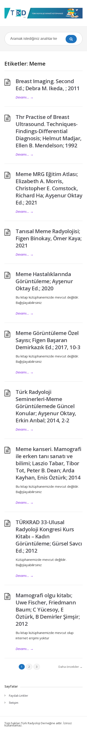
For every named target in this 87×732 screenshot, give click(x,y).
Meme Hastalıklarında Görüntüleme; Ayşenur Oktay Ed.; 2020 (44, 281)
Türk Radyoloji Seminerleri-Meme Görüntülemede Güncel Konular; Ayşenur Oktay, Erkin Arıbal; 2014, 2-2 (46, 406)
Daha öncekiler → (70, 667)
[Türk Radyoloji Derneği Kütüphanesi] (43, 13)
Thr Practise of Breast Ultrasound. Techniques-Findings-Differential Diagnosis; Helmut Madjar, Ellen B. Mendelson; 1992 (49, 131)
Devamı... (24, 97)
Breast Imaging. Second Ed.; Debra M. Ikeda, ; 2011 (48, 84)
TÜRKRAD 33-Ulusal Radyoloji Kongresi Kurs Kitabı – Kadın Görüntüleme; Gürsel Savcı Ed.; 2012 (49, 536)
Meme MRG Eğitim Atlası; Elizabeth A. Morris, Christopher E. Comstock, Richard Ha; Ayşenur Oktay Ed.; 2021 (49, 188)
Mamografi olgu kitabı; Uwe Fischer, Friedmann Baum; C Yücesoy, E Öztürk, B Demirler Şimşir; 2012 (48, 609)
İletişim (13, 703)
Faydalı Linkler (18, 696)
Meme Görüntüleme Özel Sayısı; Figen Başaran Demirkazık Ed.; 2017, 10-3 (48, 340)
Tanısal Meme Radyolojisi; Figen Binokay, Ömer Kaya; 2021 (49, 238)
